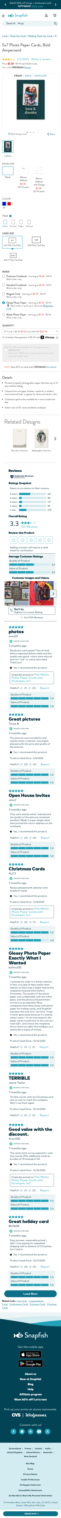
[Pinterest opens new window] (32, 1430)
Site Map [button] (30, 1463)
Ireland (38, 1448)
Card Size (8, 233)
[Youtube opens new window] (40, 1430)
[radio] (4, 204)
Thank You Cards (18, 36)
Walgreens (48, 305)
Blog (30, 1384)
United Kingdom (15, 1452)
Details (27, 67)
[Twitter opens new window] (49, 1430)
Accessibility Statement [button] (30, 1490)
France (28, 1448)
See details (51, 367)
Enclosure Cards (37, 1304)
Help (30, 1389)
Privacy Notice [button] (30, 1474)
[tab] (30, 132)
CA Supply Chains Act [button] (30, 1485)
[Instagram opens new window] (23, 1430)
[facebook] (15, 1430)
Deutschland (15, 1448)
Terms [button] (30, 1469)
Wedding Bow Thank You (41, 450)
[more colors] (4, 209)
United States (33, 1452)
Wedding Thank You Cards (40, 36)
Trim (5, 216)
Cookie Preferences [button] (30, 1479)
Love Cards (21, 1301)
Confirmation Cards (18, 1304)
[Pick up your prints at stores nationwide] (16, 1414)
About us (30, 1374)
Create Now (30, 1513)
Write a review (41, 59)
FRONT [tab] (18, 76)
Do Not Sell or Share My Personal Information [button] (30, 1495)
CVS (8, 308)
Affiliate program (30, 1394)
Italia (48, 1448)
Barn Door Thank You (19, 450)
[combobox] (30, 23)
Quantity (8, 325)
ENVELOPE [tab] (41, 76)
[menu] (50, 134)
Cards (5, 36)
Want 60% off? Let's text (30, 1399)
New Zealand (30, 1456)
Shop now (53, 6)
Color (6, 198)
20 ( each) (26, 331)
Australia (48, 1452)
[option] (7, 148)
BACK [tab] (28, 76)
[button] (3, 15)
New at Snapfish (30, 1379)
